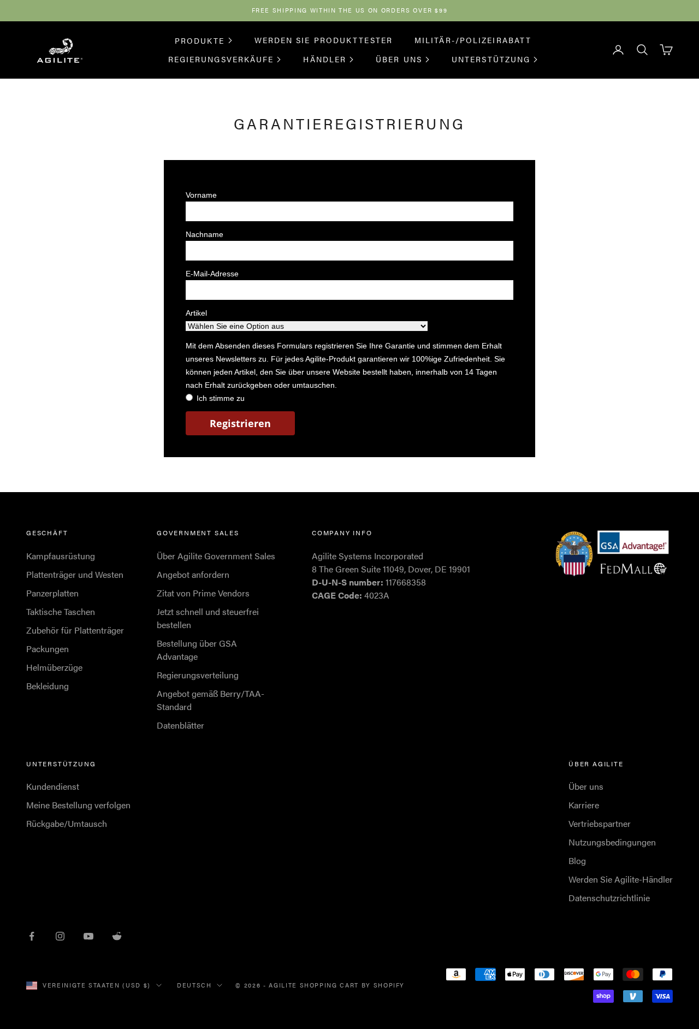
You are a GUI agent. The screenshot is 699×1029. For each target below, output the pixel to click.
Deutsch (194, 985)
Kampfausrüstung (60, 555)
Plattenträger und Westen (74, 574)
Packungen (47, 648)
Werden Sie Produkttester (323, 39)
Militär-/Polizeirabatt (472, 39)
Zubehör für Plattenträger (75, 630)
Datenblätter (180, 725)
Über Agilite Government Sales (216, 555)
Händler (324, 59)
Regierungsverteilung (198, 675)
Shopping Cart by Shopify (352, 985)
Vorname (201, 195)
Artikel (196, 313)
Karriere (583, 805)
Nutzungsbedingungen (612, 842)
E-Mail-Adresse (212, 273)
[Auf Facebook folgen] (31, 936)
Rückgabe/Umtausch (66, 823)
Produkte (200, 39)
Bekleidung (47, 685)
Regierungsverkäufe (221, 59)
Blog (577, 860)
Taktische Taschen (60, 611)
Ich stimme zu (221, 398)
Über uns (399, 59)
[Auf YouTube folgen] (88, 936)
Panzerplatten (52, 593)
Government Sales (198, 532)
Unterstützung (491, 59)
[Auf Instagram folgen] (60, 936)
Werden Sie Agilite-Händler (620, 879)
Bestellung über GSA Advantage (197, 650)
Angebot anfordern (193, 574)
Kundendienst (52, 786)
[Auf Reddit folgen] (116, 936)
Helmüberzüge (54, 667)
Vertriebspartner (599, 823)
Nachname (204, 234)
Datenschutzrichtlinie (609, 897)
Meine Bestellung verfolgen (78, 805)
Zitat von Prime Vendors (203, 593)
